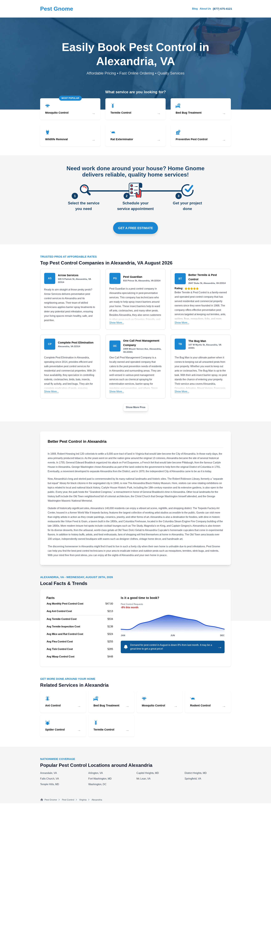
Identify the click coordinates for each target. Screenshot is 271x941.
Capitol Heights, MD (147, 773)
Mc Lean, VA (143, 778)
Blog (195, 8)
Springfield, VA (193, 778)
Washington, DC (97, 784)
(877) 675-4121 (222, 8)
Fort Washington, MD (100, 778)
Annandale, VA (48, 773)
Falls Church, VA (49, 778)
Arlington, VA (95, 773)
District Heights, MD (196, 773)
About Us (205, 8)
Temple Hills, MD (49, 784)
